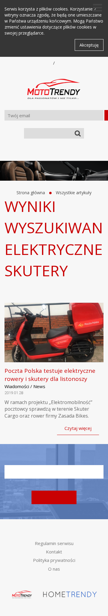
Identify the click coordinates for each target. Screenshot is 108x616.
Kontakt (54, 552)
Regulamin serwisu (54, 543)
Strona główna (30, 192)
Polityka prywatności (54, 560)
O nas (54, 569)
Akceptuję (89, 45)
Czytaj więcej (78, 428)
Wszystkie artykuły (74, 192)
